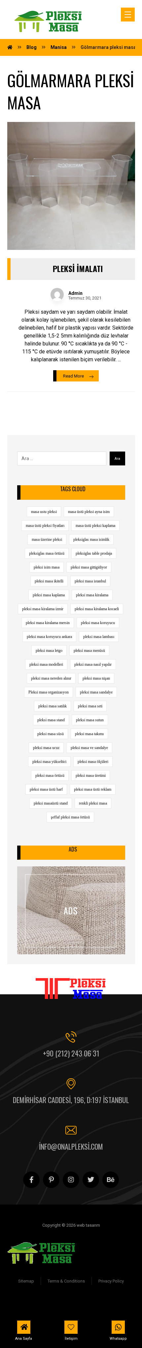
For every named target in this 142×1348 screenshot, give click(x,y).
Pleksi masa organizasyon (48, 692)
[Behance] (110, 1179)
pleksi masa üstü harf (46, 789)
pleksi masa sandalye (96, 692)
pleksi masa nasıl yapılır (93, 664)
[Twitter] (91, 1179)
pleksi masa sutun (90, 720)
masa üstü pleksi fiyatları (45, 525)
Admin (75, 293)
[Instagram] (71, 1179)
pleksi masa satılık (52, 706)
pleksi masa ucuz (46, 747)
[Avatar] (57, 294)
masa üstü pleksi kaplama (95, 525)
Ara (117, 458)
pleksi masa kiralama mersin (48, 622)
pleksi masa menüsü (89, 650)
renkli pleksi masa (93, 803)
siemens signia (27, 1302)
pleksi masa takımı (89, 734)
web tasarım (90, 1310)
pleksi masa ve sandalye (89, 747)
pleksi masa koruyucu (98, 622)
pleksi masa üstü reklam (92, 789)
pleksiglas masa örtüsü (46, 553)
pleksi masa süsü (50, 734)
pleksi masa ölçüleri (93, 761)
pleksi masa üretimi (91, 775)
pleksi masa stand (51, 720)
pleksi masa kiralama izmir (42, 609)
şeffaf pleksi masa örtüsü (70, 817)
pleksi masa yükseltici (49, 761)
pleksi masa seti (90, 706)
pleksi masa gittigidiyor (89, 567)
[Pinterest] (51, 1179)
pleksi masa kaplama (49, 595)
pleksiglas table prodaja (94, 553)
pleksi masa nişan (96, 678)
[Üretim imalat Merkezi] (49, 21)
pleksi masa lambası (98, 636)
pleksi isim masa (46, 567)
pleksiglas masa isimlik (91, 539)
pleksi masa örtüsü (49, 775)
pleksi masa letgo (49, 650)
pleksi (67, 1310)
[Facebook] (31, 1179)
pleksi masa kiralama (92, 595)
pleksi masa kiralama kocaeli (97, 609)
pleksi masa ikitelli (49, 581)
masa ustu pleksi (44, 511)
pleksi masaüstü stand (51, 803)
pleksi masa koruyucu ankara (49, 636)
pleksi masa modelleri (46, 664)
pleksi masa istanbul (90, 581)
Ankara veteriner (95, 1302)
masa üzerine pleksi (47, 539)
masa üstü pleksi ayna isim (89, 511)
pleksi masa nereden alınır (51, 678)
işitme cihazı (61, 1302)
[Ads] (71, 910)
